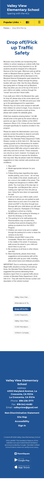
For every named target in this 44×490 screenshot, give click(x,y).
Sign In (22, 425)
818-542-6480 (24, 404)
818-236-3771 (26, 401)
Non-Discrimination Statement (22, 413)
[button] (12, 22)
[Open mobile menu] (39, 22)
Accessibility (22, 421)
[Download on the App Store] (22, 467)
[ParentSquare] (22, 453)
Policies (6, 28)
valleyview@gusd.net (26, 407)
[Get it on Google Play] (22, 459)
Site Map (22, 417)
